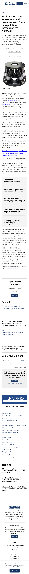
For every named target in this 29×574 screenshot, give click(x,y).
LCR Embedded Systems (9, 435)
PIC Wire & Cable (7, 444)
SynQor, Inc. (6, 449)
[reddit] (17, 57)
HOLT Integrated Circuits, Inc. (10, 430)
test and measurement (9, 104)
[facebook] (9, 57)
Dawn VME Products (8, 413)
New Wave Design (7, 442)
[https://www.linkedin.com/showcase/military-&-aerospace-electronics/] (14, 549)
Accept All (14, 570)
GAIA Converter (6, 428)
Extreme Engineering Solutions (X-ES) (13, 425)
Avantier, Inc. (6, 411)
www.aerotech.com (13, 269)
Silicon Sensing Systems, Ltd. (10, 447)
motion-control (12, 100)
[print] (26, 57)
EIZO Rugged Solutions (8, 420)
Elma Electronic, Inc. (8, 423)
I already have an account (14, 383)
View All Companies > (14, 458)
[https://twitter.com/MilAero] (16, 549)
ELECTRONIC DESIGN (14, 558)
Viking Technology (7, 452)
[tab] (6, 360)
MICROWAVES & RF (14, 556)
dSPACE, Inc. (6, 418)
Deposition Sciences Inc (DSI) (11, 416)
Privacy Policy (16, 566)
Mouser (4, 440)
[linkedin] (12, 57)
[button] (3, 4)
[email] (20, 57)
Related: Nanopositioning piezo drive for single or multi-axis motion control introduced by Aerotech (14, 153)
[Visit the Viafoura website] (23, 367)
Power (3, 12)
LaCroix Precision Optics (9, 432)
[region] (14, 364)
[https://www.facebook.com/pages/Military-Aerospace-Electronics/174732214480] (12, 549)
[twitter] (14, 57)
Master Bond (6, 437)
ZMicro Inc (5, 454)
